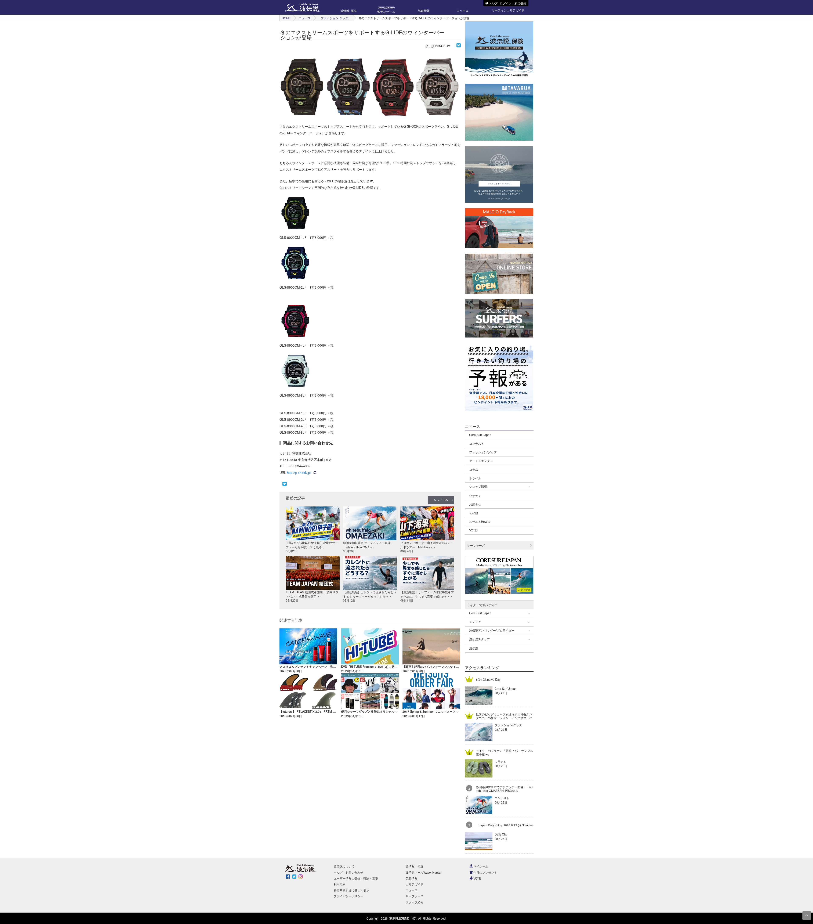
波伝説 (430, 45)
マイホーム (480, 866)
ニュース (305, 18)
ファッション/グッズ (334, 18)
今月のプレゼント (485, 872)
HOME (286, 18)
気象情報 (412, 878)
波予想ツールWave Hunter (423, 872)
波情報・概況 (414, 866)
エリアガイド (414, 884)
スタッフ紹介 (414, 902)
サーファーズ (414, 896)
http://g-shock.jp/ (299, 472)
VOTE (477, 878)
